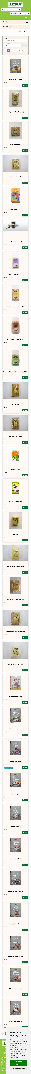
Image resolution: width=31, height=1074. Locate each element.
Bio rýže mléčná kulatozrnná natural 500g (15, 372)
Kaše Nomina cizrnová (15, 761)
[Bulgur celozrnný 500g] (15, 425)
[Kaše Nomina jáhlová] (15, 782)
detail (25, 85)
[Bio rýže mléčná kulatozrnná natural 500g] (15, 360)
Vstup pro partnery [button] (16, 13)
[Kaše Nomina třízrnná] (15, 1010)
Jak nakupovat (5, 1061)
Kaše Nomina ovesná (15, 79)
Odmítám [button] (18, 1064)
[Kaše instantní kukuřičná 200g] (15, 588)
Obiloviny (9, 27)
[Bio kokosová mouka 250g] (15, 230)
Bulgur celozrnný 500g (15, 436)
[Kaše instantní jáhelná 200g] (15, 555)
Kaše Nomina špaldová (15, 989)
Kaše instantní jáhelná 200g (15, 566)
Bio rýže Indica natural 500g (15, 339)
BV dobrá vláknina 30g (15, 501)
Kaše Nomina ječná (15, 826)
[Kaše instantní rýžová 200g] (15, 653)
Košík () (25, 13)
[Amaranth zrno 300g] (15, 165)
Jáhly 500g (15, 534)
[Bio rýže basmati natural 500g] (15, 295)
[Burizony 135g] (15, 458)
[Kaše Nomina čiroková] (15, 717)
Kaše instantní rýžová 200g (15, 664)
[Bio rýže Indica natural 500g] (15, 328)
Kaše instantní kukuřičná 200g (15, 599)
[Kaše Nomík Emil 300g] (15, 685)
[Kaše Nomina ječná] (15, 815)
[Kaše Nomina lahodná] (15, 847)
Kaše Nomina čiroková (15, 729)
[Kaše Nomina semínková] (15, 945)
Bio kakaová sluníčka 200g (15, 209)
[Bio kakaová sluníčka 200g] (15, 198)
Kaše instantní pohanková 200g (15, 631)
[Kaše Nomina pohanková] (15, 880)
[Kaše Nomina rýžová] (15, 912)
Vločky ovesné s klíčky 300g (15, 112)
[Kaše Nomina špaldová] (15, 977)
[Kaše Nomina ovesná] (15, 68)
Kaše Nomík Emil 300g (15, 696)
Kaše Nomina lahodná (15, 859)
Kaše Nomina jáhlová (15, 794)
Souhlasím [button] (19, 1061)
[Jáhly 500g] (15, 523)
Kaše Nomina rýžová (15, 924)
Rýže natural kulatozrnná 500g (15, 144)
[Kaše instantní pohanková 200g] (15, 620)
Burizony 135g (15, 469)
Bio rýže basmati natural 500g (15, 307)
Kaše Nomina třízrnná (15, 1021)
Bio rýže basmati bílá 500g (15, 274)
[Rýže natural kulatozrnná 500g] (15, 133)
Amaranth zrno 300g (15, 177)
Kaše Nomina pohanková (15, 891)
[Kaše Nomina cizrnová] (15, 750)
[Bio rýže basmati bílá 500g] (15, 263)
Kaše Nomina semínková (15, 956)
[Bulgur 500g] (15, 393)
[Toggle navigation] (26, 17)
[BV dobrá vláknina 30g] (15, 490)
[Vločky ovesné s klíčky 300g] (15, 100)
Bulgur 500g (15, 404)
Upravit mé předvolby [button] (19, 1068)
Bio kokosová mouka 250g (15, 242)
